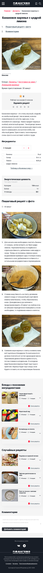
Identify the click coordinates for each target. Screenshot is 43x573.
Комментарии (12, 31)
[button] (21, 168)
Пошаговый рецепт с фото (18, 26)
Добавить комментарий (15, 529)
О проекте (8, 563)
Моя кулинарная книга (36, 3)
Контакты (15, 563)
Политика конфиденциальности (28, 563)
